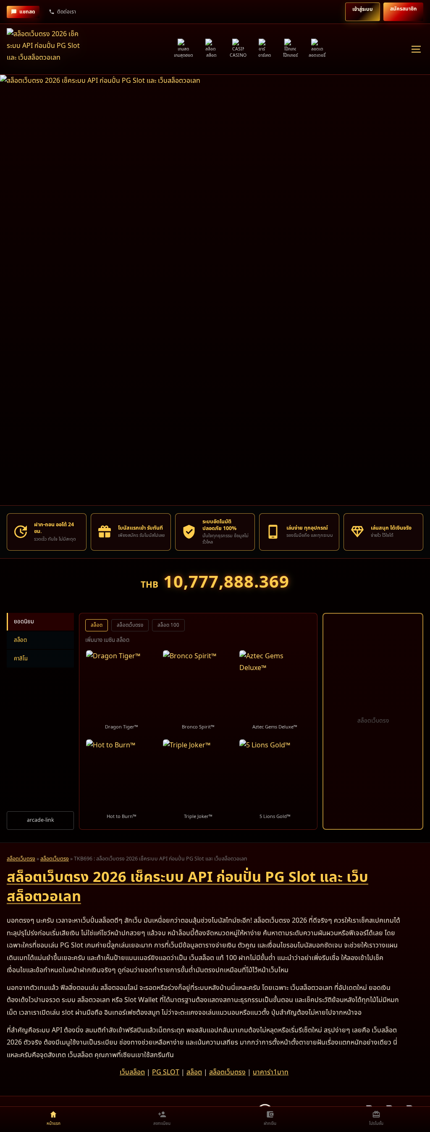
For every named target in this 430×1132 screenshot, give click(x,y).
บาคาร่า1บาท (270, 1072)
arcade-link (40, 820)
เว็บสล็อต (132, 1072)
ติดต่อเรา (66, 12)
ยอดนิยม (24, 621)
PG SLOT (165, 1072)
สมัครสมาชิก (403, 9)
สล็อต (20, 640)
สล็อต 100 (168, 625)
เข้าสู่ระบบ (362, 9)
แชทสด (27, 12)
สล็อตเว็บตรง (130, 625)
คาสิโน (21, 658)
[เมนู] (415, 49)
